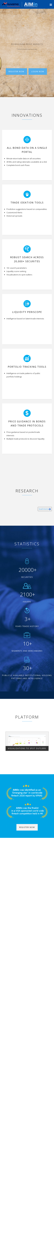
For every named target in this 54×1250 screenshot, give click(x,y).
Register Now (16, 71)
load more (43, 509)
